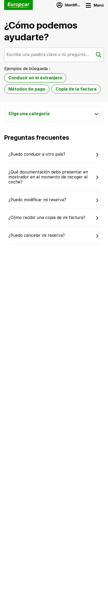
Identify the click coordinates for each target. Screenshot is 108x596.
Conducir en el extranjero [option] (35, 77)
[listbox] (54, 84)
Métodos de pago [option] (26, 89)
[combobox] (54, 54)
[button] (103, 375)
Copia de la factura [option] (76, 89)
